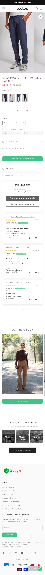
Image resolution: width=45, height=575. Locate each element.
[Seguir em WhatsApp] (35, 553)
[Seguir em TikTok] (28, 553)
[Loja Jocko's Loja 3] (36, 436)
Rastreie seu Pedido (10, 491)
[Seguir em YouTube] (22, 553)
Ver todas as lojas (23, 450)
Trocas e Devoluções (11, 502)
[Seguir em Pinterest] (16, 553)
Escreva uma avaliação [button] (23, 198)
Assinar (9, 535)
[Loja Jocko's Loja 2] (22, 436)
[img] (11, 220)
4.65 (29, 190)
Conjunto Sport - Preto (21, 247)
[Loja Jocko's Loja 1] (8, 436)
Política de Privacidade (12, 509)
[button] (29, 238)
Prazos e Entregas (10, 498)
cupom (22, 2)
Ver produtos (23, 401)
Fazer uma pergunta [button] (22, 204)
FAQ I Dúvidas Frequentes (13, 505)
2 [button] (19, 310)
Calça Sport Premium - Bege (23, 217)
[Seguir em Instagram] (10, 553)
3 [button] (23, 310)
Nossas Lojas (7, 494)
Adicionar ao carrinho (22, 159)
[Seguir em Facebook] (3, 553)
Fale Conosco (8, 487)
